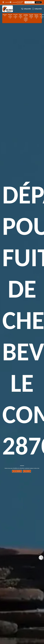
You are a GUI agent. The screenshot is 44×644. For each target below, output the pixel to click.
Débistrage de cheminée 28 (10, 16)
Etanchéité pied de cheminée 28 (31, 16)
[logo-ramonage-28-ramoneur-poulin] (7, 11)
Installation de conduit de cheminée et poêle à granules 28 (26, 18)
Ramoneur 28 (5, 15)
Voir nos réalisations (17, 471)
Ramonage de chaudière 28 (15, 16)
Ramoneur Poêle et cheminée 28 (36, 16)
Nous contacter (27, 471)
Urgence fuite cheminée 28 (20, 16)
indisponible (14, 2)
